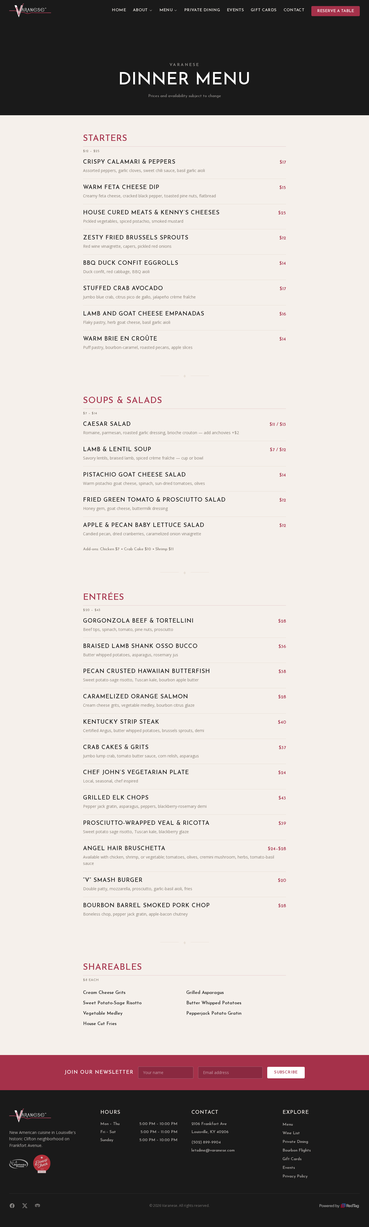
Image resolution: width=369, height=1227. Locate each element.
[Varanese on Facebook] (12, 1206)
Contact (294, 10)
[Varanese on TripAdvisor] (37, 1206)
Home (119, 10)
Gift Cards (264, 10)
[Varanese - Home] (30, 10)
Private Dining (202, 10)
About (140, 10)
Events (235, 10)
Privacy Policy (295, 1176)
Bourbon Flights (297, 1150)
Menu (166, 10)
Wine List (291, 1133)
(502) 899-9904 (206, 1142)
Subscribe (286, 1072)
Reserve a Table (335, 11)
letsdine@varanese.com (213, 1150)
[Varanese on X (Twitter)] (25, 1206)
